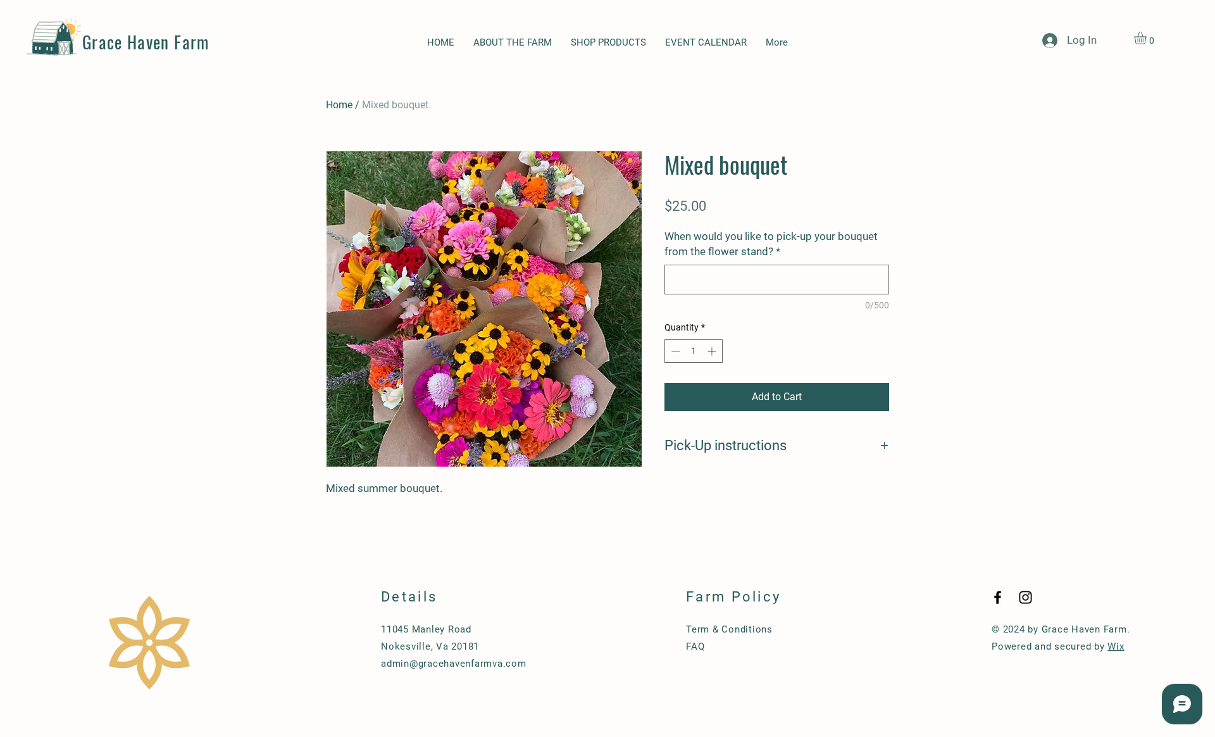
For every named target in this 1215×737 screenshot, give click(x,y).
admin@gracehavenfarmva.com (453, 663)
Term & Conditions (729, 629)
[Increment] (713, 351)
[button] (1147, 38)
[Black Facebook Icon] (997, 597)
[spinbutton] (693, 351)
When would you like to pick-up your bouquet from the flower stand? (771, 244)
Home (339, 105)
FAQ (695, 646)
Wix (1115, 646)
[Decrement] (674, 351)
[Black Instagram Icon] (1025, 597)
